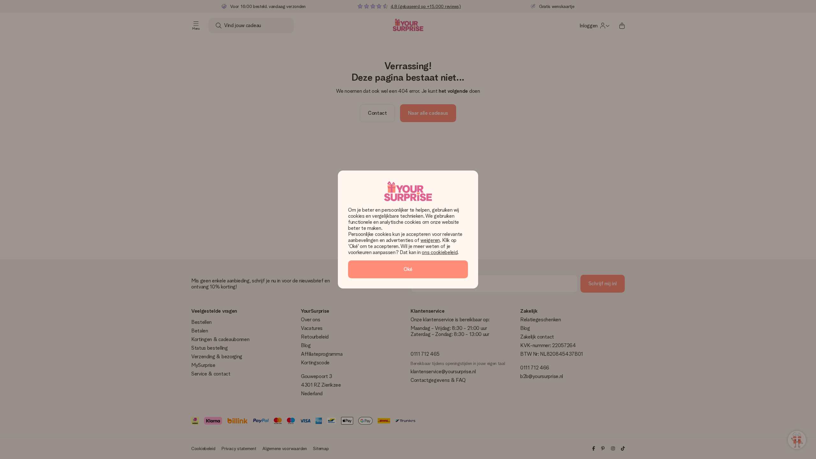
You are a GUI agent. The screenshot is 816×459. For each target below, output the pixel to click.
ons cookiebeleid (439, 252)
